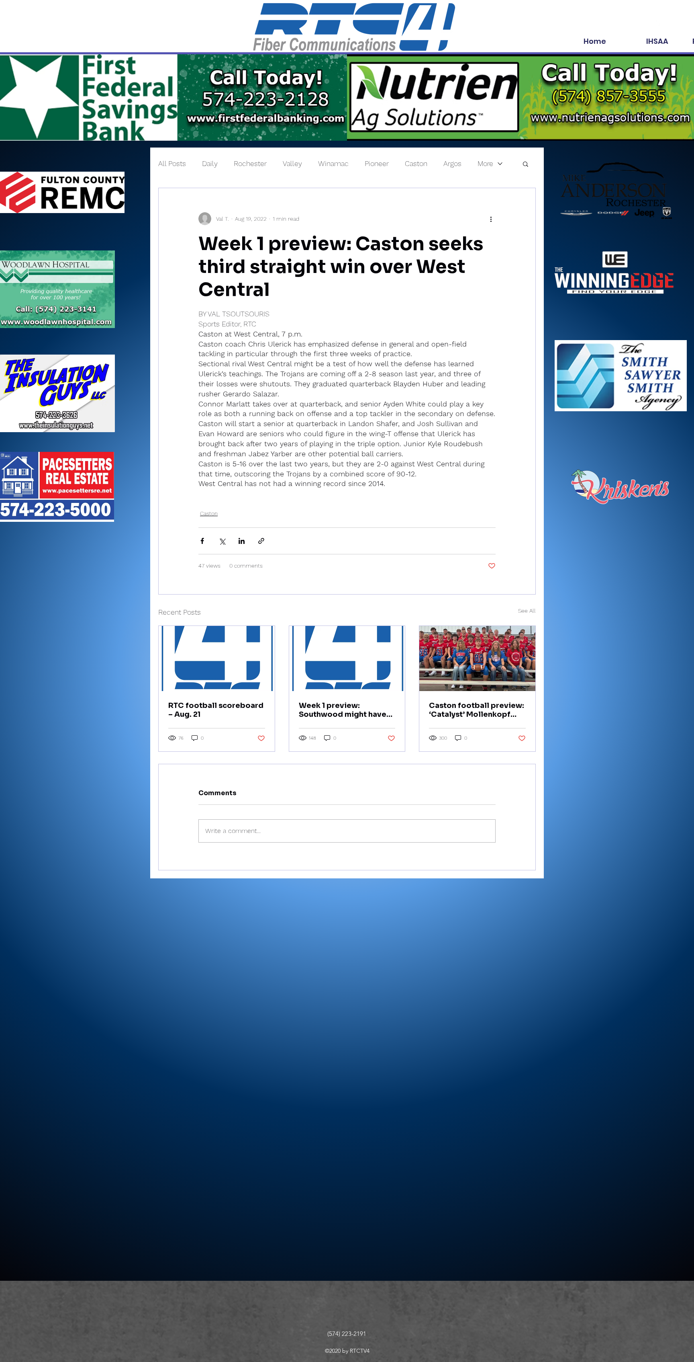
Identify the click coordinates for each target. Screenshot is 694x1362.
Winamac (333, 163)
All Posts (172, 163)
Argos (452, 163)
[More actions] (491, 219)
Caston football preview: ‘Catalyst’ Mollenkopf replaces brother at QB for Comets (476, 710)
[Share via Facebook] (202, 541)
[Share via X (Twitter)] (222, 541)
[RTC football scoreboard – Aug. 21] (217, 658)
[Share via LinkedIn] (241, 541)
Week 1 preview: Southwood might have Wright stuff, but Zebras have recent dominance (343, 710)
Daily (210, 163)
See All (527, 610)
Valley (292, 163)
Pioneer (377, 163)
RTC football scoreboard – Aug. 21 (215, 710)
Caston (416, 163)
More (485, 163)
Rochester (250, 163)
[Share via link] (261, 541)
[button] (525, 163)
